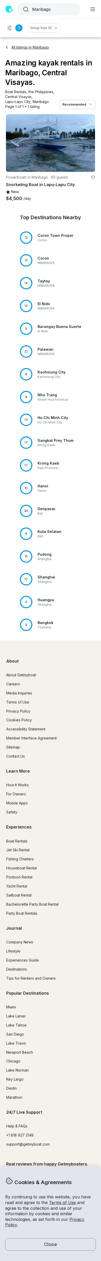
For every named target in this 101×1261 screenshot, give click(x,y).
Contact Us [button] (15, 756)
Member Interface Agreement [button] (31, 738)
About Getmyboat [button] (21, 675)
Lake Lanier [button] (16, 1016)
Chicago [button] (13, 1061)
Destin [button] (11, 1088)
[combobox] (48, 9)
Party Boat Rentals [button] (21, 913)
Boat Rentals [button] (16, 841)
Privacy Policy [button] (18, 711)
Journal (14, 928)
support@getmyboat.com (28, 1144)
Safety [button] (11, 812)
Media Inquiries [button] (19, 693)
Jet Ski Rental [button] (18, 850)
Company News (19, 942)
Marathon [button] (14, 1097)
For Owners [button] (16, 794)
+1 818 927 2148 (20, 1135)
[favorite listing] (93, 177)
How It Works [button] (17, 785)
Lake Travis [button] (16, 1043)
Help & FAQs (16, 1126)
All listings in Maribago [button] (30, 47)
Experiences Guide (22, 960)
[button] (15, 92)
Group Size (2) (41, 28)
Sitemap (13, 747)
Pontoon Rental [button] (19, 877)
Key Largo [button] (15, 1079)
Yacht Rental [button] (16, 886)
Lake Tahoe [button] (16, 1025)
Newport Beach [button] (19, 1052)
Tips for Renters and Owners (31, 978)
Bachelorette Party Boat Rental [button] (32, 904)
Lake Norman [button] (17, 1070)
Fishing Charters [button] (20, 859)
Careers (13, 684)
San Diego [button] (15, 1034)
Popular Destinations (27, 993)
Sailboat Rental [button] (19, 895)
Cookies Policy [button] (19, 720)
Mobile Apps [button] (17, 803)
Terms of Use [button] (62, 1202)
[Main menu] (93, 9)
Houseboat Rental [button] (21, 868)
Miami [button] (11, 1007)
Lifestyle (13, 951)
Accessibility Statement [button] (25, 729)
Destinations (16, 969)
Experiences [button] (19, 827)
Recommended (74, 104)
